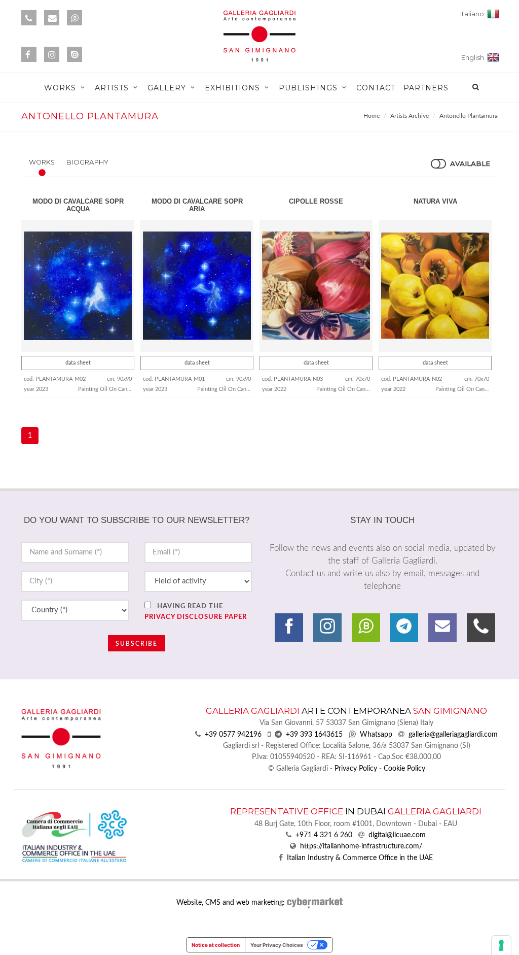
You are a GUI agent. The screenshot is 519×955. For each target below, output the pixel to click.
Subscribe (137, 644)
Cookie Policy (404, 768)
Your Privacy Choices (276, 945)
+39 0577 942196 (233, 734)
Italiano (473, 14)
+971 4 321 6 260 (323, 835)
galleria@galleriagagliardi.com (453, 734)
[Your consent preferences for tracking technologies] (501, 945)
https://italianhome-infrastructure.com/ (361, 846)
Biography (87, 162)
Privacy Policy (356, 768)
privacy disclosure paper (195, 617)
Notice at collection (216, 945)
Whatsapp (376, 734)
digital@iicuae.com (397, 835)
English (474, 57)
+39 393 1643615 (314, 734)
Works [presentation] (42, 162)
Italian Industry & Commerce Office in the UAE (360, 858)
